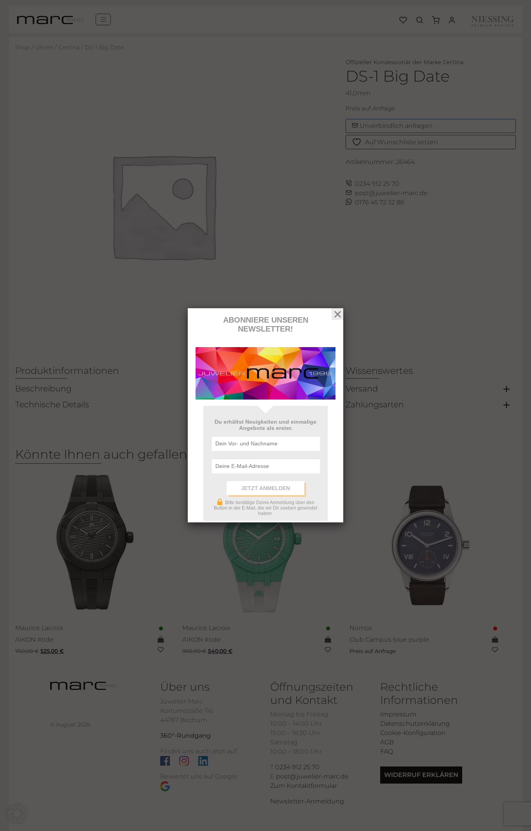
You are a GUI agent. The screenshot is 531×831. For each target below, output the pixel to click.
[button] (17, 814)
